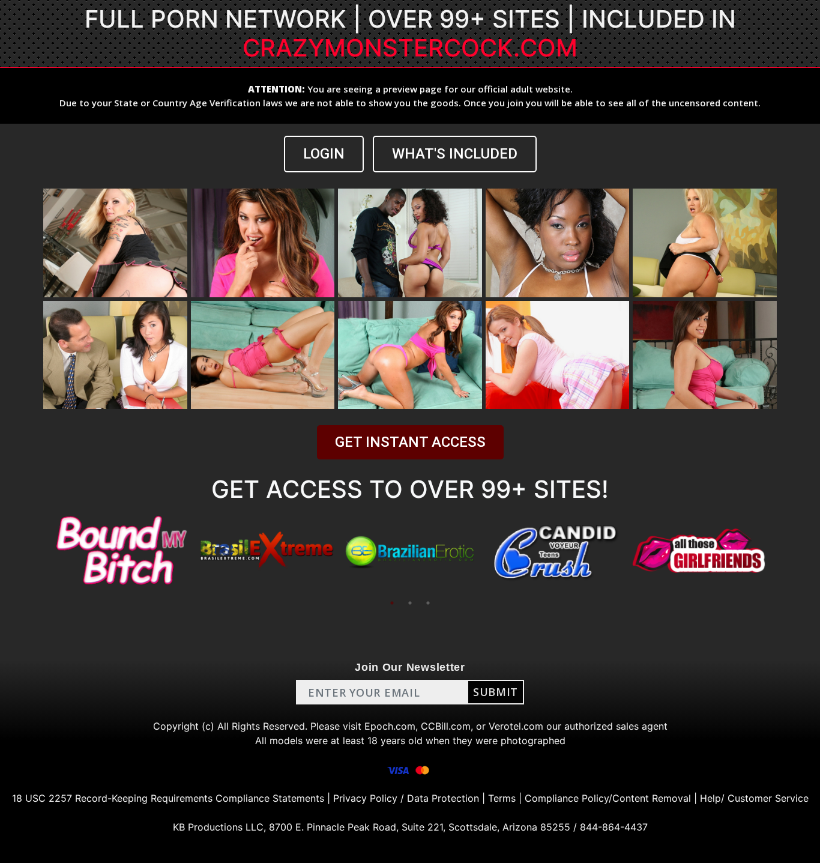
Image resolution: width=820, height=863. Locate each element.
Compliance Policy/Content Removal (608, 798)
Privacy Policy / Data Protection (406, 798)
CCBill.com (446, 726)
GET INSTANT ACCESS (410, 442)
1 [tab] (392, 603)
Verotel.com (516, 726)
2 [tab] (410, 603)
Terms (502, 798)
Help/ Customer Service (754, 798)
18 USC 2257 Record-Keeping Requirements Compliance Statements (168, 798)
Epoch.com (389, 726)
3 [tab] (428, 603)
